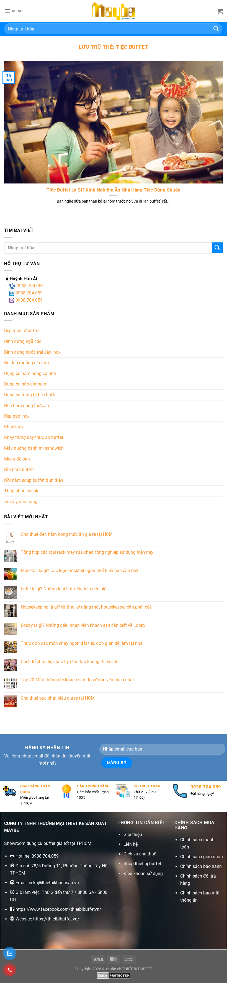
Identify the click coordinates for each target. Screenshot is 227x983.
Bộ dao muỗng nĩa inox (27, 362)
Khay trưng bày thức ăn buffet (33, 437)
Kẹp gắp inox (17, 416)
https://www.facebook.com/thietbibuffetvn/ (58, 909)
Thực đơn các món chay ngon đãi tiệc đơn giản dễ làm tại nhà (82, 643)
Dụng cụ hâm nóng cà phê (30, 373)
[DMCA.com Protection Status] (113, 975)
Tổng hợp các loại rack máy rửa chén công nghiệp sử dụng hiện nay (87, 552)
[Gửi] (216, 28)
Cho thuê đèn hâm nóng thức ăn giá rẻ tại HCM (67, 534)
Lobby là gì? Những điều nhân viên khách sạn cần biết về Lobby (83, 625)
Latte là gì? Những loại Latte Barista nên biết (64, 588)
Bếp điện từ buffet (22, 330)
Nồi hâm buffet (19, 469)
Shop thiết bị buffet (142, 863)
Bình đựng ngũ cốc (22, 341)
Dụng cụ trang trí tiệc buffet (31, 394)
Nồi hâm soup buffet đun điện (33, 480)
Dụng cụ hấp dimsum (25, 384)
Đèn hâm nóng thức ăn (26, 405)
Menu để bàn (17, 459)
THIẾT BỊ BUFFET (137, 969)
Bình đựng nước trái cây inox (32, 352)
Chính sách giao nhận (201, 856)
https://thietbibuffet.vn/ (56, 919)
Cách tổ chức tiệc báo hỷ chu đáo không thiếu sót (69, 661)
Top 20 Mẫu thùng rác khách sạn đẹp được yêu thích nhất (77, 679)
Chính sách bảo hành (201, 866)
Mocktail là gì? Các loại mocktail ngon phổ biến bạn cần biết (79, 570)
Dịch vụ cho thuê (139, 854)
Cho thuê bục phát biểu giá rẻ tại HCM (58, 698)
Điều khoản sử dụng (143, 873)
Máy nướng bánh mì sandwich (34, 448)
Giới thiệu (132, 834)
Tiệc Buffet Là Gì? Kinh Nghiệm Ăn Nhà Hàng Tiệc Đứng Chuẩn (113, 190)
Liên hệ (130, 844)
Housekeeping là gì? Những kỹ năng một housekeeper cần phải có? (86, 607)
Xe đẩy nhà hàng (20, 501)
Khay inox (14, 427)
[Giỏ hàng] (220, 11)
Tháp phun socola (22, 490)
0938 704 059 (30, 285)
